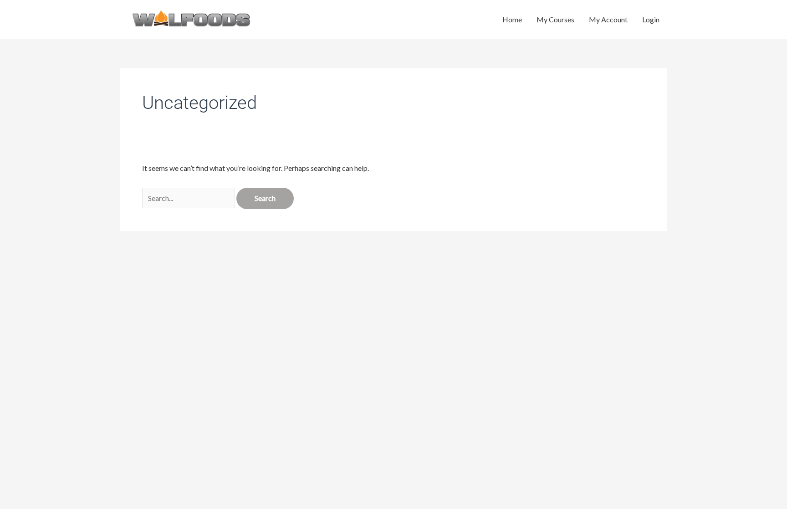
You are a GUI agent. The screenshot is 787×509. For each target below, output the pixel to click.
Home (512, 19)
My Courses (555, 19)
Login (650, 19)
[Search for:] (189, 198)
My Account (608, 19)
